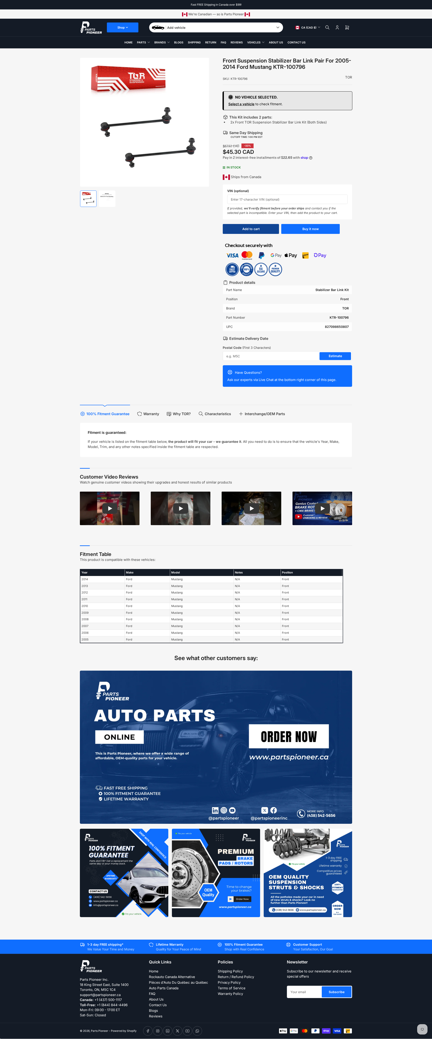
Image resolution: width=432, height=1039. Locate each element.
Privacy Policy (229, 982)
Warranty (151, 414)
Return (210, 42)
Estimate (335, 356)
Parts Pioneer (99, 1030)
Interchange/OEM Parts (265, 414)
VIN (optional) (238, 191)
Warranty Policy (230, 994)
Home (128, 42)
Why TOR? (182, 414)
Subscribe (336, 992)
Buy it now (310, 229)
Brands (160, 42)
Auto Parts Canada (163, 988)
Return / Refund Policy (236, 977)
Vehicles (254, 42)
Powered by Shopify (124, 1030)
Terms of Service (231, 988)
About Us (276, 42)
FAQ (223, 42)
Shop (121, 27)
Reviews (237, 42)
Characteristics (218, 414)
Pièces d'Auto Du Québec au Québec (178, 982)
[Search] (327, 27)
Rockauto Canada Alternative (172, 977)
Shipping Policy (230, 971)
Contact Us (297, 42)
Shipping (194, 42)
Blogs (178, 42)
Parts (141, 42)
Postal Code (247, 347)
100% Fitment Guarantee (107, 414)
